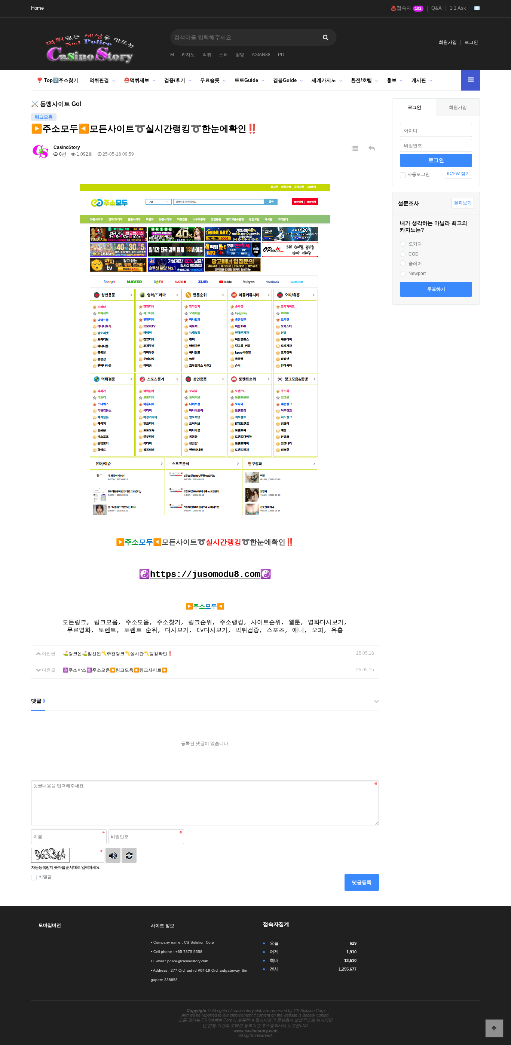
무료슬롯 (210, 80)
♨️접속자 (406, 8)
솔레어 (415, 263)
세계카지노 (324, 80)
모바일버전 (50, 925)
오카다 (415, 244)
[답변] (372, 148)
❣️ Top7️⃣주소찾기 (57, 80)
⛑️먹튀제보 (136, 80)
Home (37, 8)
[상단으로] (494, 1028)
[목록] (355, 148)
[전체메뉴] (470, 80)
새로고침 (129, 855)
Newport (417, 273)
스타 (223, 54)
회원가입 (448, 42)
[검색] (325, 37)
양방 (239, 54)
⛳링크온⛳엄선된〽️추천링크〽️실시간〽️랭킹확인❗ (118, 653)
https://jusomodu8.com (205, 574)
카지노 (188, 54)
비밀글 (45, 877)
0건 (62, 154)
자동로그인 (418, 174)
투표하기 (436, 289)
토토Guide (246, 80)
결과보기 (463, 202)
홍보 (392, 80)
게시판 (418, 80)
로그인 (471, 42)
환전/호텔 (361, 80)
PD (281, 54)
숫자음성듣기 (112, 855)
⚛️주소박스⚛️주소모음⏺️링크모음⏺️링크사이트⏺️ (115, 670)
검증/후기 (174, 80)
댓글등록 (361, 882)
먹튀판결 (99, 80)
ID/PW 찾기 (458, 173)
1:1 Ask (458, 8)
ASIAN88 (261, 54)
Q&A (436, 8)
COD (414, 254)
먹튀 (206, 54)
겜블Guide (285, 80)
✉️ (477, 8)
